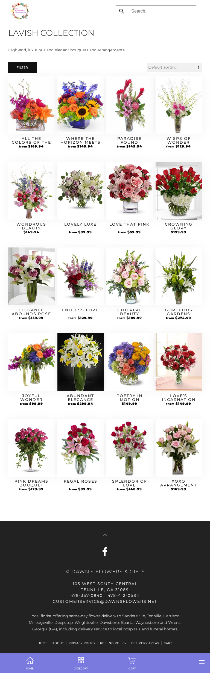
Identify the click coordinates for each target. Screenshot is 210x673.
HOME (43, 643)
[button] (202, 662)
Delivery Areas (145, 643)
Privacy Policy (82, 643)
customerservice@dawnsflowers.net (105, 601)
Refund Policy (113, 643)
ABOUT (58, 643)
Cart (168, 643)
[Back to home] (18, 11)
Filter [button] (22, 67)
